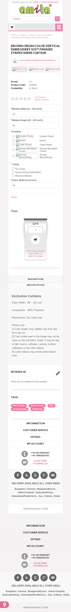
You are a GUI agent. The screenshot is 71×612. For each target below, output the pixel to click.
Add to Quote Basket (35, 251)
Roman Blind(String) (46, 156)
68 (30, 81)
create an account (49, 2)
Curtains (22, 35)
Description (35, 279)
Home (13, 35)
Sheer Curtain (37, 405)
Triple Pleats (46, 144)
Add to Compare (35, 256)
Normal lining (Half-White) (28, 172)
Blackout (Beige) (23, 176)
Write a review (42, 100)
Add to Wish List (35, 253)
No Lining (20, 169)
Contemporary (20, 409)
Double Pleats (47, 136)
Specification (35, 285)
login (35, 2)
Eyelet (43, 140)
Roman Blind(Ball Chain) (48, 149)
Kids (51, 405)
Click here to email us (40, 462)
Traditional (37, 409)
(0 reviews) (40, 97)
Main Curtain (19, 405)
